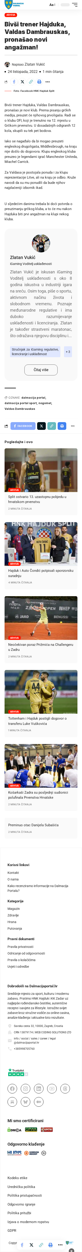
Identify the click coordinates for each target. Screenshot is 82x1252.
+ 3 (68, 352)
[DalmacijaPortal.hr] (14, 5)
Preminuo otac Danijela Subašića (33, 825)
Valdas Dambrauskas (20, 408)
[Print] (39, 82)
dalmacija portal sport (21, 403)
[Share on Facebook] (14, 82)
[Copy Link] (31, 82)
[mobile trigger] (73, 5)
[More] (47, 82)
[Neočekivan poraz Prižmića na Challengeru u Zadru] (41, 618)
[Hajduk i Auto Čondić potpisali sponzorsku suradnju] (41, 544)
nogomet (44, 403)
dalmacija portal (33, 397)
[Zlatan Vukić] (41, 243)
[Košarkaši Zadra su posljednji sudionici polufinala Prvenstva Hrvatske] (41, 766)
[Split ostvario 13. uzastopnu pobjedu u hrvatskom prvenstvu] (41, 470)
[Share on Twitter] (22, 82)
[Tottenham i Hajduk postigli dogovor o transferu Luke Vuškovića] (41, 692)
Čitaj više (41, 370)
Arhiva (10, 14)
